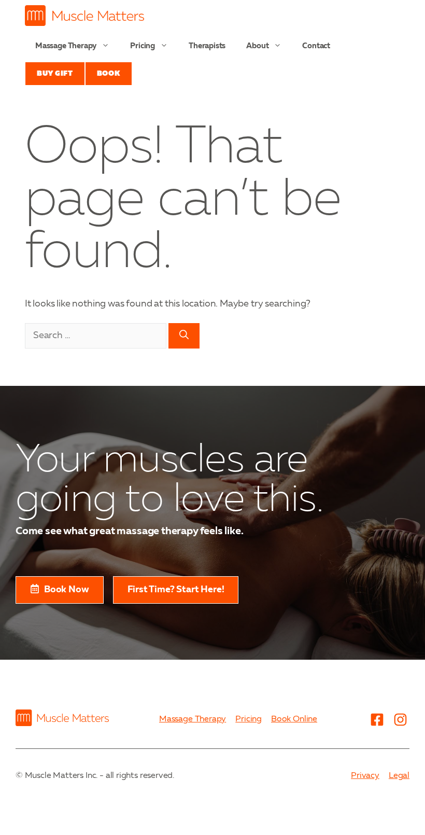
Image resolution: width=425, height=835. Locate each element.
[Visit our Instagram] (400, 720)
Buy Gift (55, 73)
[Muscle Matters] (84, 15)
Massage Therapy (65, 46)
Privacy (365, 776)
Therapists (207, 46)
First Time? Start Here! (176, 589)
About (257, 46)
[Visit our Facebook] (376, 720)
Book (108, 73)
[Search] (184, 336)
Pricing (142, 46)
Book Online (294, 719)
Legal (399, 776)
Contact (316, 46)
